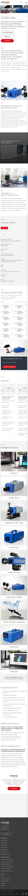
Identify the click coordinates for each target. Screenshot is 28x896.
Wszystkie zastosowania (6, 871)
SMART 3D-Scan (4, 847)
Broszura (7, 36)
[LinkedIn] (23, 894)
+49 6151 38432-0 (6, 834)
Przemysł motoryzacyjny (6, 859)
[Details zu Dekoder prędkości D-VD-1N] (26, 305)
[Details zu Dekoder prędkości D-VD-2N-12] (12, 317)
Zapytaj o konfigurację (9, 366)
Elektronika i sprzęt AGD (6, 868)
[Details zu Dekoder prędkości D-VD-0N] (12, 305)
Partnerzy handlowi (5, 878)
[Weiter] (25, 380)
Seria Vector (3, 851)
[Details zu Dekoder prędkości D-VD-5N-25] (12, 334)
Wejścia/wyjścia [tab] (7, 231)
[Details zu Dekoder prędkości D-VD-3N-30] (26, 323)
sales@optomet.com (8, 833)
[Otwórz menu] (26, 3)
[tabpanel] (14, 260)
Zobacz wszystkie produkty (14, 678)
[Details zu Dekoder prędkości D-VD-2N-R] (26, 311)
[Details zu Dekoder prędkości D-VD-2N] (12, 311)
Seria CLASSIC (4, 842)
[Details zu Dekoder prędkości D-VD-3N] (12, 323)
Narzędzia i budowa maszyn (7, 866)
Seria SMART (4, 840)
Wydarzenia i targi (5, 881)
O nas (2, 876)
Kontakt (7, 40)
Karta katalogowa (7, 32)
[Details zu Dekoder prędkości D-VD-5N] (26, 328)
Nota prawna (3, 893)
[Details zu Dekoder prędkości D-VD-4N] (12, 328)
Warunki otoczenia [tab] (8, 234)
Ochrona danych (11, 893)
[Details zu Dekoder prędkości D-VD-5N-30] (26, 334)
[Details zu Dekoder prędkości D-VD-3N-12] (26, 317)
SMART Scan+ (4, 845)
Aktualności (3, 883)
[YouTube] (26, 894)
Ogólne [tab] (4, 228)
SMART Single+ (4, 849)
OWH (17, 893)
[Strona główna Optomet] (5, 2)
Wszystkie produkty (5, 854)
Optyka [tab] (12, 228)
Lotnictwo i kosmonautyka (7, 861)
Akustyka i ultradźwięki (6, 864)
